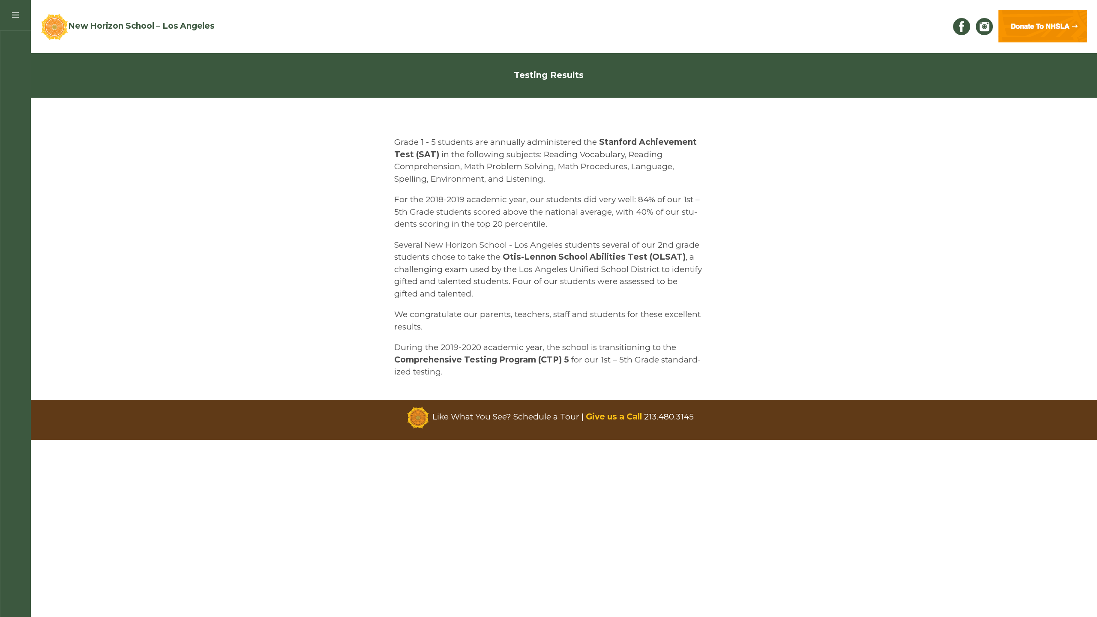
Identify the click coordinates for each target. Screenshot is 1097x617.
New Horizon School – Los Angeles (141, 26)
